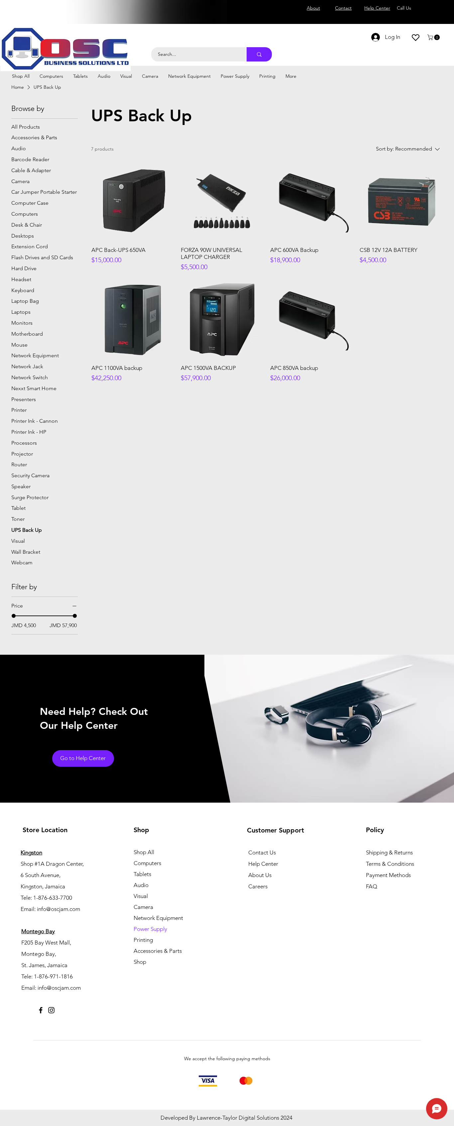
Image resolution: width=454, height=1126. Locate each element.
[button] (434, 37)
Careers (258, 886)
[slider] (14, 616)
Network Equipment (158, 918)
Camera (143, 907)
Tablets (142, 874)
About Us (260, 875)
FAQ (371, 886)
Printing (143, 940)
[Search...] (259, 54)
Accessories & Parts (158, 951)
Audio (141, 885)
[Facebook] (41, 1010)
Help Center (263, 863)
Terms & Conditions (390, 863)
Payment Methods (389, 875)
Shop (140, 961)
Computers (147, 863)
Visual (141, 896)
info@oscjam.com (58, 909)
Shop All (144, 852)
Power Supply (150, 929)
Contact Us (262, 852)
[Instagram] (51, 1010)
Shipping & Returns (389, 852)
